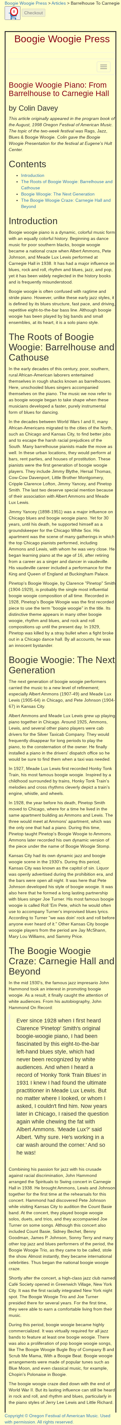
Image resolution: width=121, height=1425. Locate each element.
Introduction (32, 175)
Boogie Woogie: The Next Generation (58, 193)
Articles (59, 3)
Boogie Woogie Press (26, 3)
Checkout (33, 12)
